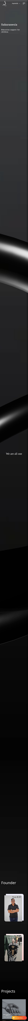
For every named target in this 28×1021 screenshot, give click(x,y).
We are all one (14, 453)
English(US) (15, 3)
